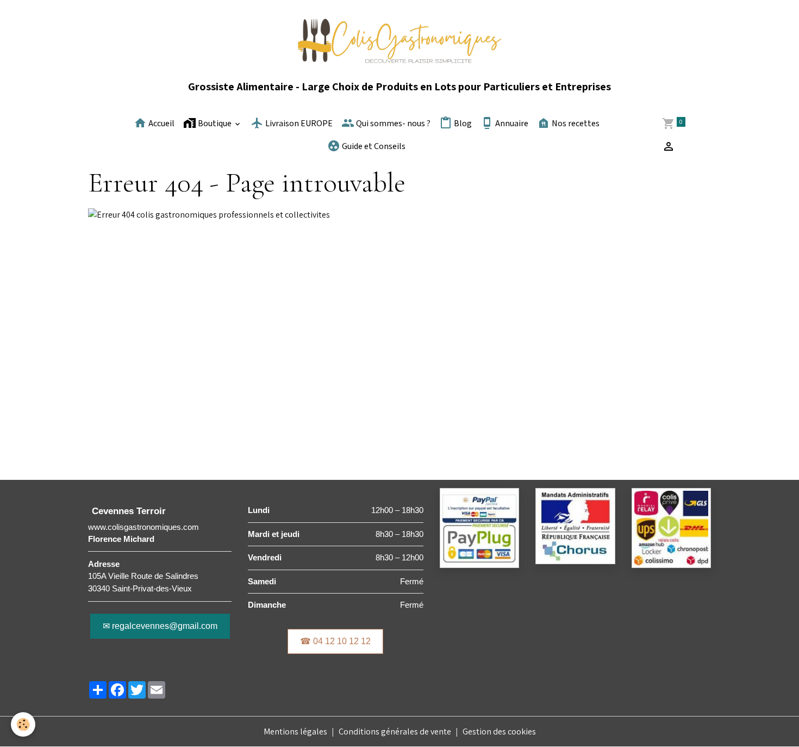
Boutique (214, 123)
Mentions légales (295, 731)
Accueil (160, 123)
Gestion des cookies (499, 731)
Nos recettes (575, 123)
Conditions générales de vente (395, 731)
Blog (462, 123)
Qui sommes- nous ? (392, 123)
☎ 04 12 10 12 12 (335, 641)
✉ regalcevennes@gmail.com (160, 626)
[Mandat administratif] (575, 525)
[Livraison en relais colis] (671, 527)
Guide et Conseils (372, 146)
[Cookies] (23, 724)
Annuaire (511, 123)
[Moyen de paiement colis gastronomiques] (479, 527)
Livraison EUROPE (298, 123)
